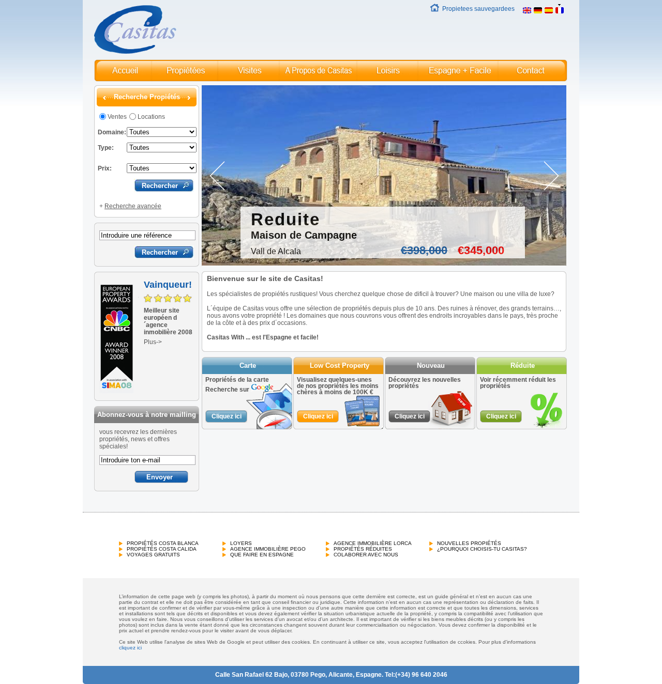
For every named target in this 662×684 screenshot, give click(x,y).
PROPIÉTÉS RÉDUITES (363, 549)
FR (571, 8)
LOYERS (241, 543)
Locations (151, 116)
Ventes (117, 116)
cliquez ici (130, 647)
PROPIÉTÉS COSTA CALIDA (162, 549)
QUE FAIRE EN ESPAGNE (262, 554)
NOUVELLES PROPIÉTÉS (469, 543)
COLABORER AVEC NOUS (366, 554)
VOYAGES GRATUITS (153, 554)
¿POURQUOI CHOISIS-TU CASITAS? (482, 549)
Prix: (105, 168)
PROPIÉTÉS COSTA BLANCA (163, 543)
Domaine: (112, 132)
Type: (106, 147)
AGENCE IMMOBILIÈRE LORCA (373, 543)
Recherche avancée (132, 206)
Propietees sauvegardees (478, 8)
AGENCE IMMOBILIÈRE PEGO (268, 549)
